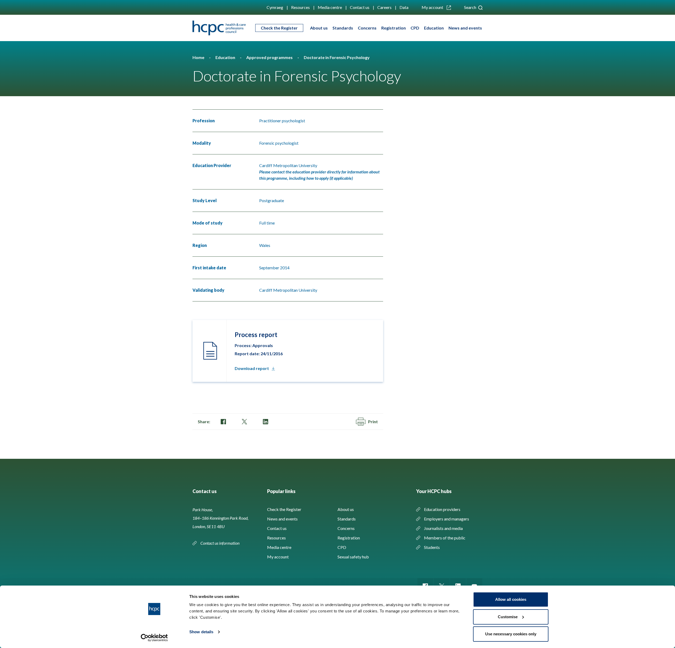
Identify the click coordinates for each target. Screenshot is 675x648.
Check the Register (279, 27)
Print (373, 421)
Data (403, 7)
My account (433, 7)
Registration (393, 27)
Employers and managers (446, 518)
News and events (465, 27)
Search (470, 7)
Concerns (367, 27)
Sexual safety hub (353, 556)
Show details (201, 632)
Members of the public (444, 537)
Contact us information (220, 542)
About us (319, 27)
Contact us (359, 7)
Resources (300, 7)
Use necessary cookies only (510, 634)
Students (432, 547)
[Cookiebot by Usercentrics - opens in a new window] (154, 638)
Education (434, 27)
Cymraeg (275, 7)
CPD (415, 27)
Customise (508, 617)
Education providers (442, 509)
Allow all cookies (510, 599)
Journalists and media (443, 528)
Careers (384, 7)
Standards (342, 27)
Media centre (330, 7)
